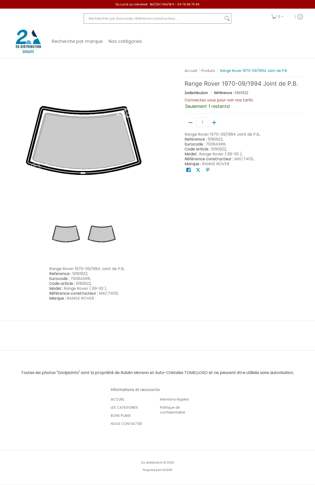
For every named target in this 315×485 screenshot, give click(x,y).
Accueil (191, 70)
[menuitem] (281, 17)
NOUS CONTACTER (126, 423)
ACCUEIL (118, 399)
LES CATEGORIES (124, 407)
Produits (208, 70)
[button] (188, 170)
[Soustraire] (190, 123)
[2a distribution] (28, 41)
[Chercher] (227, 18)
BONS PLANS (121, 415)
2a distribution (152, 462)
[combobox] (153, 18)
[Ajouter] (214, 123)
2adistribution (196, 92)
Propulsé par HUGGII (157, 470)
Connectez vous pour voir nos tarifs (219, 100)
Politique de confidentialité (172, 410)
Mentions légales (174, 399)
